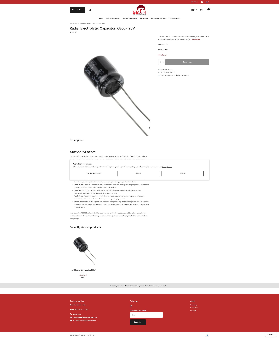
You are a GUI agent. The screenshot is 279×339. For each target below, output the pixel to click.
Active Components (130, 18)
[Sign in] (202, 10)
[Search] (90, 10)
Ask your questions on (84, 320)
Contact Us (194, 308)
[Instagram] (131, 306)
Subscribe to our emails (138, 310)
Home (101, 18)
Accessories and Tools (158, 18)
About (192, 301)
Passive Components (112, 18)
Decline (182, 173)
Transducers (144, 18)
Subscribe (138, 322)
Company (193, 305)
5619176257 (77, 314)
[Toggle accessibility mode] (202, 1)
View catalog (77, 10)
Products (193, 311)
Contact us (194, 2)
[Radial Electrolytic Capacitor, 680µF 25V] (83, 248)
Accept (138, 173)
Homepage (73, 23)
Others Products (174, 18)
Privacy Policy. (167, 167)
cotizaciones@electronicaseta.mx (85, 317)
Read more (196, 39)
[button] (164, 60)
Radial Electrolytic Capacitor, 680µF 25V (83, 271)
